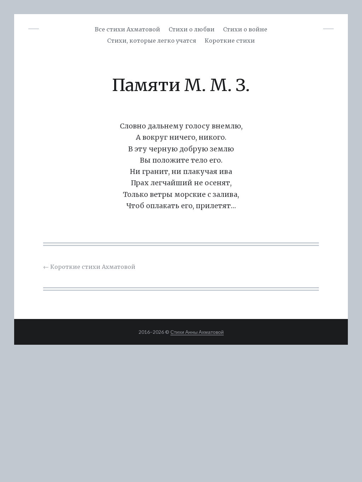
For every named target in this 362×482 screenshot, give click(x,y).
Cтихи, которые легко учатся (151, 40)
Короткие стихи (230, 40)
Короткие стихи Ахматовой (89, 266)
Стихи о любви (192, 29)
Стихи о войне (245, 29)
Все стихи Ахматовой (127, 29)
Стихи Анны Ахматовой (197, 332)
